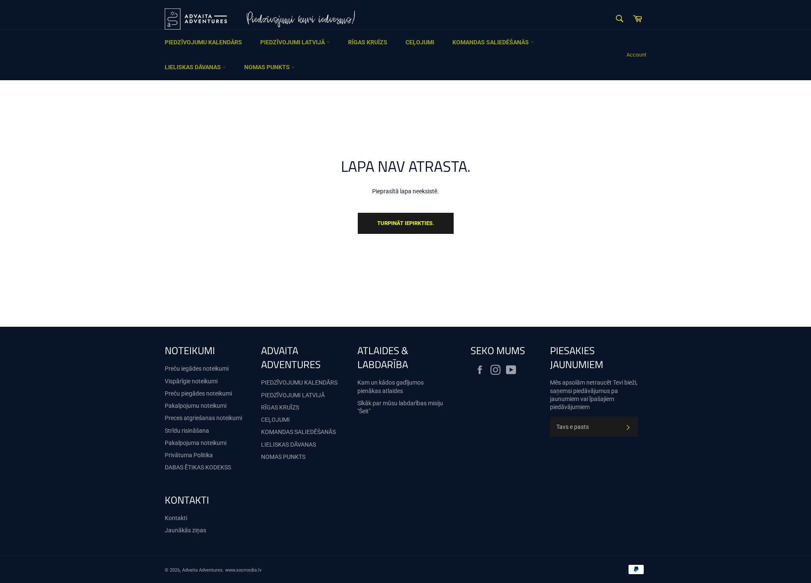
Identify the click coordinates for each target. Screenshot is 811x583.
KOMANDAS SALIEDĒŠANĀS (491, 42)
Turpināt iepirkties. (405, 223)
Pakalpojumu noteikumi (195, 405)
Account (636, 55)
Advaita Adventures (202, 570)
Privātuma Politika (189, 455)
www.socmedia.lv (243, 570)
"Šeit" (363, 411)
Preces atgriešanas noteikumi (203, 418)
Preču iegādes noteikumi (197, 368)
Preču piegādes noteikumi (198, 393)
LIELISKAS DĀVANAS (193, 67)
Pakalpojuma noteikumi (195, 442)
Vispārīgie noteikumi (191, 381)
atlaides (392, 391)
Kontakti (176, 518)
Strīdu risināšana (187, 430)
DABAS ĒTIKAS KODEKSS (198, 467)
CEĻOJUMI (420, 42)
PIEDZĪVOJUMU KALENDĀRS (203, 42)
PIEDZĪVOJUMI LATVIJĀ (293, 42)
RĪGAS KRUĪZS (367, 42)
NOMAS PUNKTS (267, 67)
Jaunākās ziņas (185, 530)
